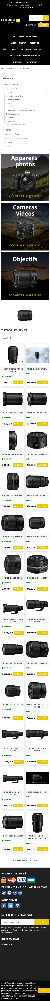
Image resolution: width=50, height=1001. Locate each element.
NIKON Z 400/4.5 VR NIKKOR (37, 620)
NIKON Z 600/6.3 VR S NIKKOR (37, 749)
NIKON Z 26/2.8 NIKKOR (12, 454)
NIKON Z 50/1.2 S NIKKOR (13, 663)
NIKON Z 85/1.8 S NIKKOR (13, 836)
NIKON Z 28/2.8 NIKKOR (37, 454)
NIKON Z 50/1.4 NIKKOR (37, 663)
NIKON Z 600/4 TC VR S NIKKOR (13, 749)
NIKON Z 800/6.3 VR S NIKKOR (12, 793)
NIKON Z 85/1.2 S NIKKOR (37, 792)
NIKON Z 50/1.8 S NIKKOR (13, 704)
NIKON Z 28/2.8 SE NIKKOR (13, 495)
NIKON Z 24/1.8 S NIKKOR (37, 413)
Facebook (3, 905)
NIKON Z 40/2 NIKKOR (13, 578)
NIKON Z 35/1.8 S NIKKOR (37, 537)
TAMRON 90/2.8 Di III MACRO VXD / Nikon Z (37, 837)
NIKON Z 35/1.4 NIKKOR (12, 537)
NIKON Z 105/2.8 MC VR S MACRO (13, 370)
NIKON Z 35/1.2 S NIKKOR (37, 495)
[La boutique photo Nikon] (10, 21)
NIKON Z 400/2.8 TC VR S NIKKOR (13, 620)
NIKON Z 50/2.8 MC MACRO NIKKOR (37, 705)
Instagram (17, 905)
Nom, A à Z (7, 338)
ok (42, 921)
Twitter (10, 905)
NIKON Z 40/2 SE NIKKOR (37, 578)
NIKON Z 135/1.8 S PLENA (37, 369)
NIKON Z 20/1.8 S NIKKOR (13, 413)
